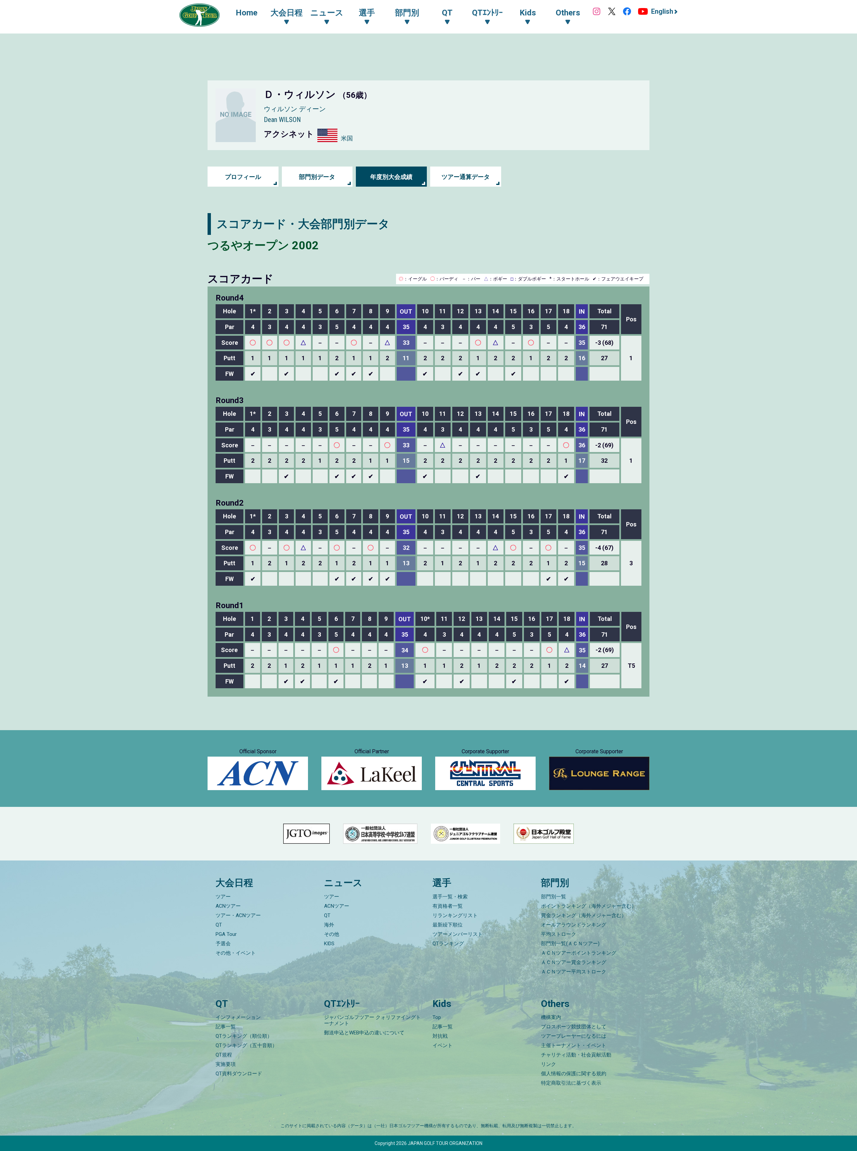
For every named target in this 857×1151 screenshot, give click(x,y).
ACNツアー (228, 906)
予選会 (223, 944)
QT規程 (224, 1055)
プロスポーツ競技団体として (573, 1027)
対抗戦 (440, 1036)
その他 (331, 934)
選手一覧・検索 (450, 897)
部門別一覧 (553, 897)
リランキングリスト (455, 915)
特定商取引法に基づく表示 (571, 1083)
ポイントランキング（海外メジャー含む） (588, 906)
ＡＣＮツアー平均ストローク (573, 972)
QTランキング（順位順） (244, 1036)
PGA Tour (226, 934)
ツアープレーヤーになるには (573, 1036)
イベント (443, 1045)
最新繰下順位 (448, 925)
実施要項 (226, 1064)
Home (246, 12)
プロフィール (243, 176)
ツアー (223, 897)
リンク (548, 1064)
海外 (329, 925)
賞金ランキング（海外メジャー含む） (583, 915)
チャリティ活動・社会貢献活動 (576, 1055)
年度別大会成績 (391, 176)
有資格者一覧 (448, 906)
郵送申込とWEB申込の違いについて (364, 1033)
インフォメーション (238, 1017)
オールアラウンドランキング (573, 925)
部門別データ (317, 176)
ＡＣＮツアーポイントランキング (578, 953)
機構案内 (551, 1017)
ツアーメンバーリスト (458, 934)
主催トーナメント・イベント (573, 1045)
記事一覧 (226, 1027)
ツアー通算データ (466, 176)
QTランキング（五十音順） (246, 1045)
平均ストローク (558, 934)
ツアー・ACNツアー (238, 915)
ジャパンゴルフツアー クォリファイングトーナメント (372, 1020)
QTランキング (448, 944)
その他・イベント (236, 953)
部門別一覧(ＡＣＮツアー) (570, 944)
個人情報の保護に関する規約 (573, 1074)
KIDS (329, 944)
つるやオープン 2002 (263, 245)
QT (219, 925)
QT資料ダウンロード (239, 1074)
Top (437, 1017)
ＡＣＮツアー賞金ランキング (573, 962)
